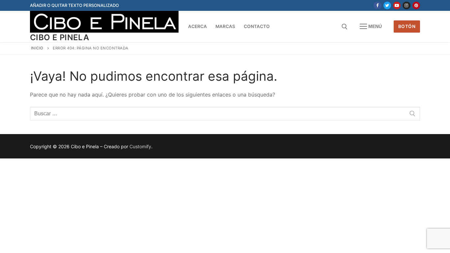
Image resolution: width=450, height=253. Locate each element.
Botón (407, 26)
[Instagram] (406, 5)
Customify (140, 146)
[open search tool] (345, 27)
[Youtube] (397, 5)
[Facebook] (377, 5)
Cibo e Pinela (59, 37)
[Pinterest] (416, 5)
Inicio (37, 48)
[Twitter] (387, 5)
